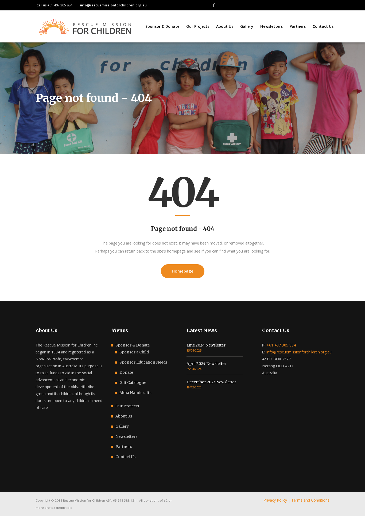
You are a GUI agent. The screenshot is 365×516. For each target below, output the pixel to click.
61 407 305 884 (59, 5)
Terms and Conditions (310, 500)
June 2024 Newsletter (206, 345)
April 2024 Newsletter (206, 363)
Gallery (122, 426)
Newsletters (126, 436)
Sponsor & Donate (132, 345)
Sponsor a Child (134, 352)
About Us (123, 416)
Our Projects (127, 406)
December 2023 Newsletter (211, 382)
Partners (123, 446)
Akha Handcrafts (135, 392)
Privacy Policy (275, 500)
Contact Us (125, 456)
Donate (126, 372)
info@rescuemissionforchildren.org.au (299, 351)
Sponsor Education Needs (143, 362)
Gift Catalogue (132, 382)
